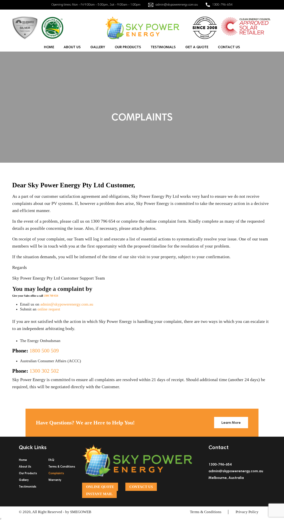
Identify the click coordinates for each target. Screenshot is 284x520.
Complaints (56, 473)
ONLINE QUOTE (100, 487)
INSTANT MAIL (99, 494)
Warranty (54, 480)
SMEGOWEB (80, 512)
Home (49, 47)
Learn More (231, 422)
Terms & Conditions (61, 466)
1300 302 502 (44, 371)
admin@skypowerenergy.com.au (177, 4)
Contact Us (229, 47)
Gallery (97, 47)
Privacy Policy (247, 512)
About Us (72, 47)
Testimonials (163, 47)
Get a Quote (196, 47)
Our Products (128, 47)
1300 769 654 (50, 295)
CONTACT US (141, 487)
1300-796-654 (222, 4)
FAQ (51, 460)
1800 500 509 (44, 351)
